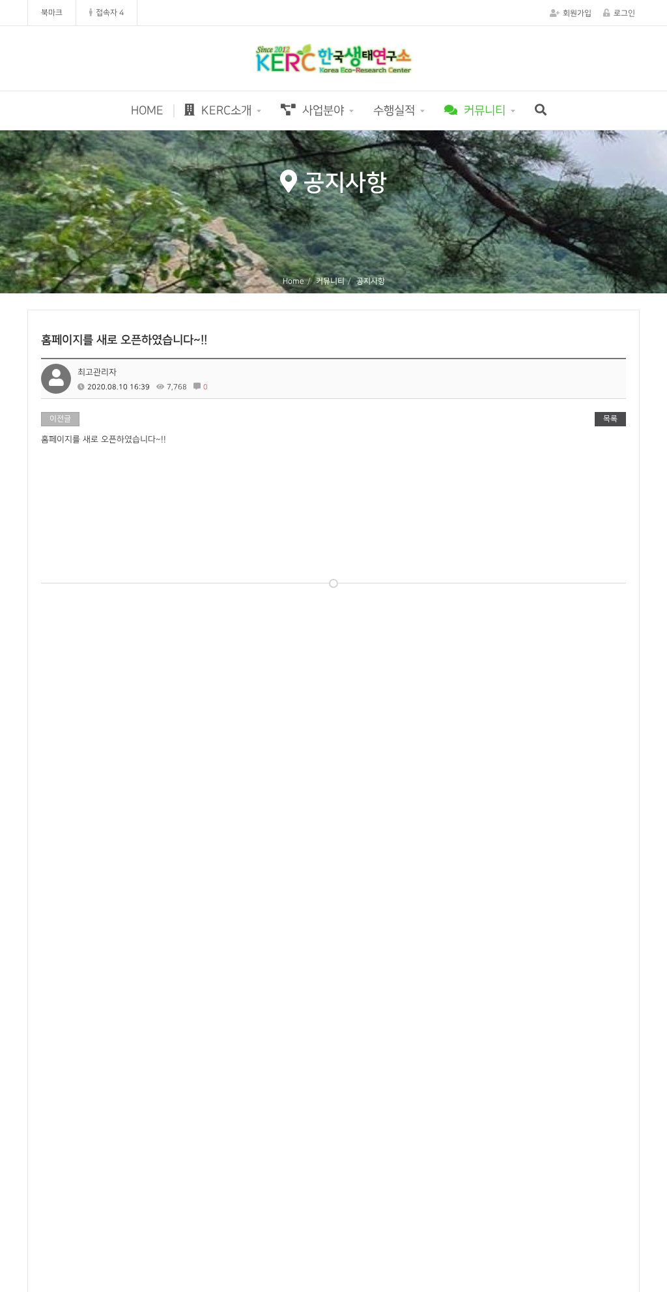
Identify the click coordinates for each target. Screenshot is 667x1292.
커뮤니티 (483, 110)
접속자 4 (110, 12)
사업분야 (321, 110)
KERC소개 (224, 110)
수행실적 (394, 110)
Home (293, 281)
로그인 (624, 13)
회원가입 (577, 13)
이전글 (60, 419)
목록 (610, 419)
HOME (147, 110)
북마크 (52, 12)
